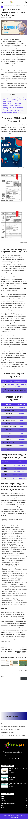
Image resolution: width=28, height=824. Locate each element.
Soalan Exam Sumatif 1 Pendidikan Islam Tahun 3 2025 (13, 735)
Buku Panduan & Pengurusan (7, 803)
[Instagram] (12, 758)
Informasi (3, 796)
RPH (1, 5)
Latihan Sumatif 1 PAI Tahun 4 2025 (8, 732)
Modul (2, 807)
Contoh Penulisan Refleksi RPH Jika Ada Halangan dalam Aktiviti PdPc (14, 668)
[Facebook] (9, 758)
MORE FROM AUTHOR (20, 657)
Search (2, 676)
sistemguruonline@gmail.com (16, 755)
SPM (2, 805)
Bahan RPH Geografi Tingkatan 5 (11, 103)
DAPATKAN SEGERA (19, 465)
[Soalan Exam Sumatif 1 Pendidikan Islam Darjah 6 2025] (4, 778)
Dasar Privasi (11, 815)
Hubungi (22, 815)
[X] (15, 758)
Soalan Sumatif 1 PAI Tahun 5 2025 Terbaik (10, 729)
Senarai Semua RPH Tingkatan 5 (11, 105)
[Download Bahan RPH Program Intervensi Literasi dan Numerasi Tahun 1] (5, 663)
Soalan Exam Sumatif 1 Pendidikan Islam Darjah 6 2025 (13, 726)
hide (17, 94)
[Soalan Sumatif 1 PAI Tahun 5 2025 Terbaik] (4, 785)
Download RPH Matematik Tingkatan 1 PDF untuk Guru (21, 651)
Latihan (2, 798)
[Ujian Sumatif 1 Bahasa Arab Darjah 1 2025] (4, 771)
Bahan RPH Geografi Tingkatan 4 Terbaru (6, 650)
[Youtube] (18, 758)
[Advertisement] (14, 696)
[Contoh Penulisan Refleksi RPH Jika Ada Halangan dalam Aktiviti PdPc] (14, 663)
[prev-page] (13, 673)
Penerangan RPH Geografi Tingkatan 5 (13, 98)
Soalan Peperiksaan (5, 800)
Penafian (17, 815)
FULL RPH (22, 407)
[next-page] (15, 673)
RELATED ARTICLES (7, 657)
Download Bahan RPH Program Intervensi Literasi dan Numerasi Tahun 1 (5, 668)
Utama (5, 815)
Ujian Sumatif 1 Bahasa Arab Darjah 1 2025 (10, 723)
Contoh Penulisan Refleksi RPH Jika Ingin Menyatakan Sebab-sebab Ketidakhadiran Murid (23, 669)
